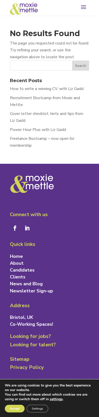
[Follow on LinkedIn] (27, 228)
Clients (17, 277)
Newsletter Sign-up (31, 291)
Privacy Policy (27, 367)
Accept (15, 409)
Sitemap (19, 359)
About (17, 263)
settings (56, 399)
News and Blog (26, 284)
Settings (37, 409)
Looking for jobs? (30, 336)
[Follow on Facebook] (15, 228)
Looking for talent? (33, 344)
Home (16, 256)
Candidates (22, 270)
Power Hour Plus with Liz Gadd (38, 129)
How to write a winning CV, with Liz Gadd (47, 89)
